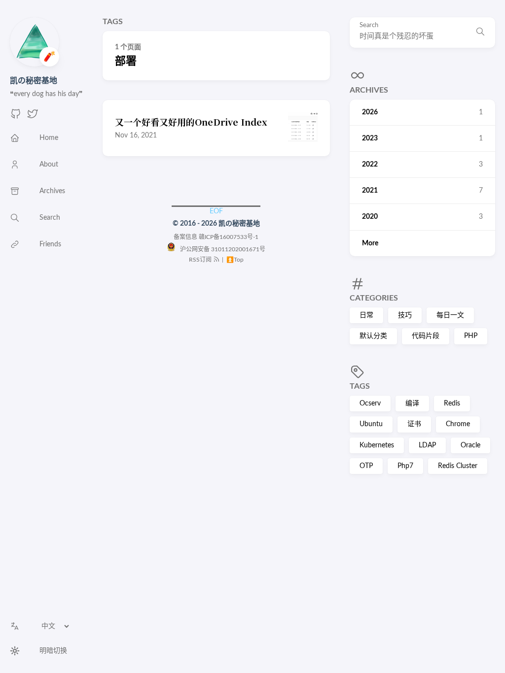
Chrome (458, 424)
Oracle (470, 445)
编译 (412, 403)
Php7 (405, 466)
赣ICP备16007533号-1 (228, 237)
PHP (470, 336)
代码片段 (425, 336)
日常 (366, 315)
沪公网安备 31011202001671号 (220, 249)
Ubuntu (371, 424)
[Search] (480, 32)
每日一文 (450, 315)
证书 (414, 424)
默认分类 (373, 336)
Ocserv (370, 403)
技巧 (405, 315)
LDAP (427, 445)
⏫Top (234, 260)
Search (369, 25)
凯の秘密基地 (33, 81)
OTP (366, 466)
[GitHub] (16, 117)
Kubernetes (377, 445)
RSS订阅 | (207, 260)
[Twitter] (32, 117)
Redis (452, 403)
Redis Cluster (457, 466)
